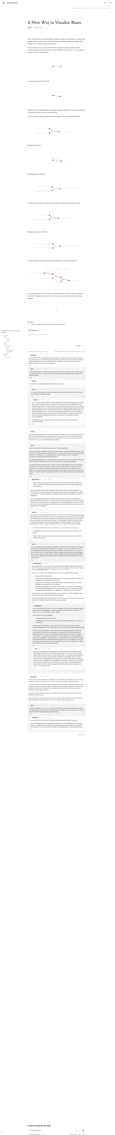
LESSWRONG (12, 3)
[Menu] (3, 3)
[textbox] (56, 336)
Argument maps (36, 573)
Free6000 (32, 355)
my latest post (46, 708)
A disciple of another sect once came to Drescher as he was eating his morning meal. (55, 528)
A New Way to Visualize (54, 22)
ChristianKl (33, 677)
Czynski (34, 381)
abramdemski (35, 479)
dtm (30, 27)
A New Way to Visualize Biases (10, 332)
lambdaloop (37, 606)
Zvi (76, 1130)
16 (8, 1132)
